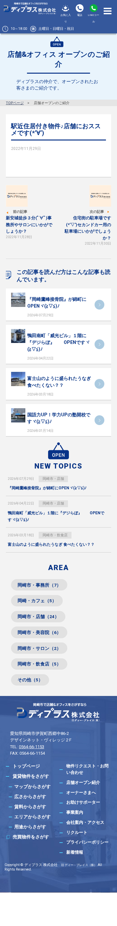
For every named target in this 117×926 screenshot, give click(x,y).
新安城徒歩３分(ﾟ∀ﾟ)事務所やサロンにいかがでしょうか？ (29, 224)
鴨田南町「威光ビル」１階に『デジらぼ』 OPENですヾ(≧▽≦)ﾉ (58, 342)
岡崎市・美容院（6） (39, 632)
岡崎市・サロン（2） (39, 648)
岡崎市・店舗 (53, 479)
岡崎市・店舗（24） (38, 616)
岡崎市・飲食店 (55, 535)
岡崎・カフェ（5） (37, 600)
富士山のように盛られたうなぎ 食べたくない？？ (51, 544)
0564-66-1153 (31, 746)
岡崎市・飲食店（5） (39, 663)
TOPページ (15, 103)
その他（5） (30, 679)
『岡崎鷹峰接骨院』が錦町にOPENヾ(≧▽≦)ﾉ (47, 488)
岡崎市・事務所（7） (39, 585)
